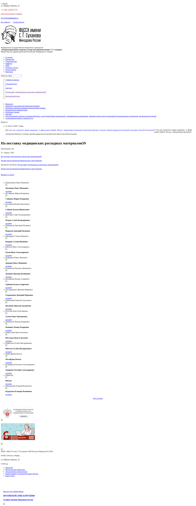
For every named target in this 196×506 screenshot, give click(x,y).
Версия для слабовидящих (13, 491)
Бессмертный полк (12, 96)
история (8, 191)
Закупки (8, 88)
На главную (5, 22)
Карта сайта (10, 476)
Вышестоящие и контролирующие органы (21, 474)
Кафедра (8, 64)
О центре (9, 57)
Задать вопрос (10, 70)
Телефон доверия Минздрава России (18, 500)
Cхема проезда (18, 22)
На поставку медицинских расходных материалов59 (25, 92)
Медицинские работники (15, 470)
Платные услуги (11, 68)
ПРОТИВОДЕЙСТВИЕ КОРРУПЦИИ (19, 496)
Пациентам (9, 59)
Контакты (9, 72)
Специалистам (11, 61)
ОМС (7, 66)
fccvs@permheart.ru (9, 18)
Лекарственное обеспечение (16, 472)
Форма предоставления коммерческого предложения (21, 161)
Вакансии (9, 468)
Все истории (98, 398)
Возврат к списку (7, 175)
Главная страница (12, 80)
